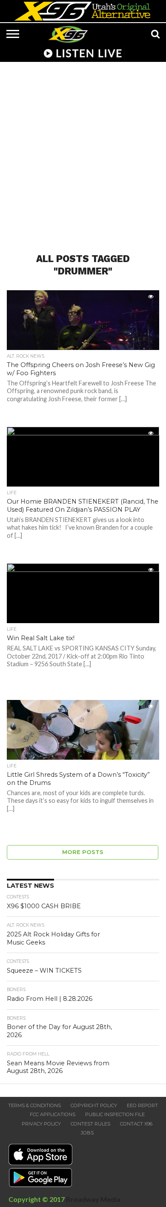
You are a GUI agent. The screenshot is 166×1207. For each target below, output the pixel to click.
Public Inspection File (115, 1114)
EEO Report (142, 1105)
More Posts (82, 852)
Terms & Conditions (34, 1105)
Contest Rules (90, 1124)
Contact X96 (136, 1124)
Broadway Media (93, 1199)
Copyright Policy (94, 1105)
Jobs (87, 1133)
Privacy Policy (41, 1124)
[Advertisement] (83, 152)
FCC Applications (52, 1114)
